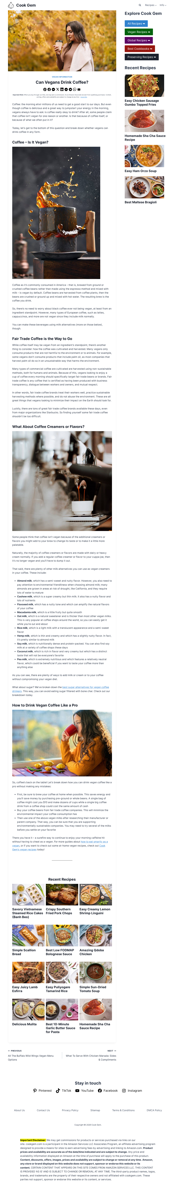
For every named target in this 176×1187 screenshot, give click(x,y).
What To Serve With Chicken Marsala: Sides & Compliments (91, 1055)
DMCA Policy (154, 1110)
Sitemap (95, 1110)
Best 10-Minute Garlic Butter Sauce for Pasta (60, 1028)
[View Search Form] (140, 5)
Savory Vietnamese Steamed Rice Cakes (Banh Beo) (27, 913)
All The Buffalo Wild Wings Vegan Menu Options (31, 1055)
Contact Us (43, 1110)
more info (84, 97)
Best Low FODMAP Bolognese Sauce (60, 952)
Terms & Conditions (123, 1110)
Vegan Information (62, 77)
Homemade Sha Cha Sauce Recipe (94, 1026)
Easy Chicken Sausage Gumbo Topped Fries (142, 102)
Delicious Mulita (24, 1024)
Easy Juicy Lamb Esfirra (25, 989)
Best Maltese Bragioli (141, 202)
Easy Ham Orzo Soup (141, 171)
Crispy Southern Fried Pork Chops (59, 911)
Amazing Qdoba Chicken (91, 952)
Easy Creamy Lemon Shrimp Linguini (94, 911)
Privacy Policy (70, 1110)
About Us (19, 1110)
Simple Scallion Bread (24, 952)
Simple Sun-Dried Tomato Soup (92, 989)
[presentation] (28, 894)
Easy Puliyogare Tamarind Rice (58, 989)
